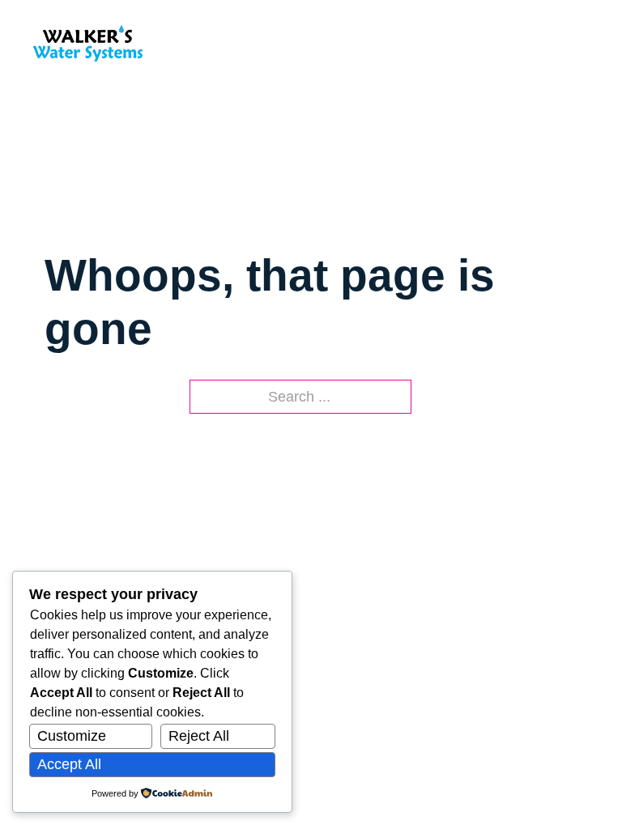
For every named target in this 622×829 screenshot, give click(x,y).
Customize (71, 736)
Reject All (198, 736)
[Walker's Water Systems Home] (87, 42)
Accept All (69, 764)
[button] (581, 42)
